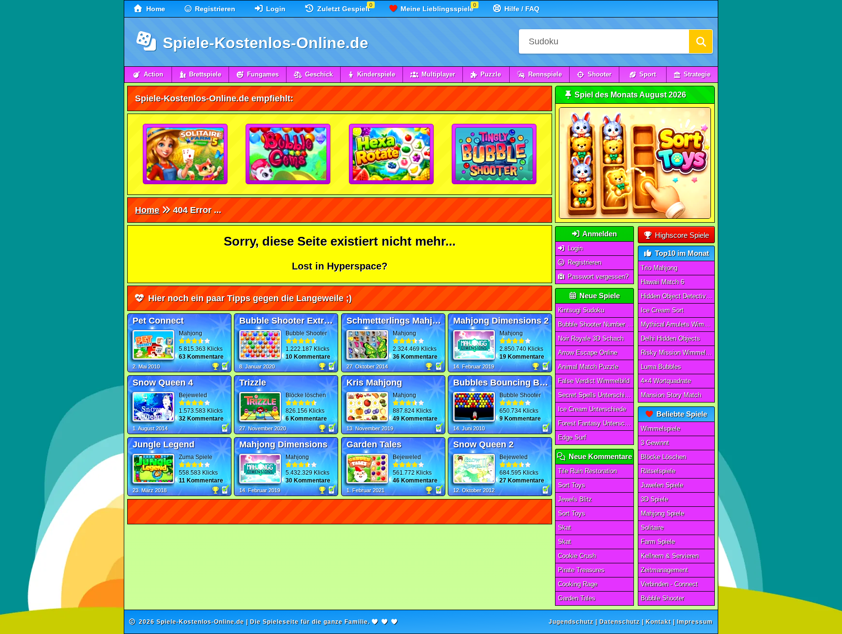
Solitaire (652, 527)
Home (154, 9)
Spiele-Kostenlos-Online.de (263, 43)
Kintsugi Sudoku (581, 310)
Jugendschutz (571, 621)
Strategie (697, 74)
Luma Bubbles (661, 366)
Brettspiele (205, 74)
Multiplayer (438, 74)
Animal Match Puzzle (588, 366)
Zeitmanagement (664, 570)
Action (153, 74)
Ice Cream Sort (662, 310)
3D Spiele (654, 499)
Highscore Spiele (681, 235)
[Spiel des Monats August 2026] (635, 216)
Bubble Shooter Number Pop (596, 324)
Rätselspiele (658, 471)
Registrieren (214, 9)
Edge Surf (572, 437)
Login (275, 9)
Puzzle (490, 74)
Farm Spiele (658, 541)
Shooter (600, 74)
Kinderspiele (376, 74)
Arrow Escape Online (587, 352)
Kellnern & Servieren (670, 555)
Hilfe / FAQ (520, 9)
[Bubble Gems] (288, 154)
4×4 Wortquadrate (666, 380)
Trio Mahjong (659, 267)
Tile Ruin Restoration (587, 471)
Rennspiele (545, 74)
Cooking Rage (577, 584)
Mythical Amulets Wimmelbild (678, 324)
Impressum (695, 621)
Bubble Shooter (662, 598)
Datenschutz (619, 621)
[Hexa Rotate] (392, 154)
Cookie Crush (577, 555)
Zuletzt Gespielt (342, 9)
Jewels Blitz (575, 499)
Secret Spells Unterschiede (596, 395)
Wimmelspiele (660, 428)
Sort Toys (571, 485)
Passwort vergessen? (597, 276)
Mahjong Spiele (662, 513)
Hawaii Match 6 (662, 282)
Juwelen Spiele (662, 485)
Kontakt (658, 621)
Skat (564, 527)
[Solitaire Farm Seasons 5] (186, 154)
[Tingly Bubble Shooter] (494, 154)
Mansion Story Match (671, 395)
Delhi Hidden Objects (670, 338)
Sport (647, 74)
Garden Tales (576, 598)
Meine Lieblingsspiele (436, 9)
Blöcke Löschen (663, 457)
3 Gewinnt (655, 442)
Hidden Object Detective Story (678, 296)
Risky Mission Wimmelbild (678, 352)
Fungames (263, 74)
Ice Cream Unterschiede (592, 409)
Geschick (319, 74)
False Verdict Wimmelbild (594, 380)
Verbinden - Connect (669, 584)
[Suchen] (701, 41)
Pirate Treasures (581, 570)
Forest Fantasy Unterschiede (596, 423)
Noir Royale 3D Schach (591, 338)
